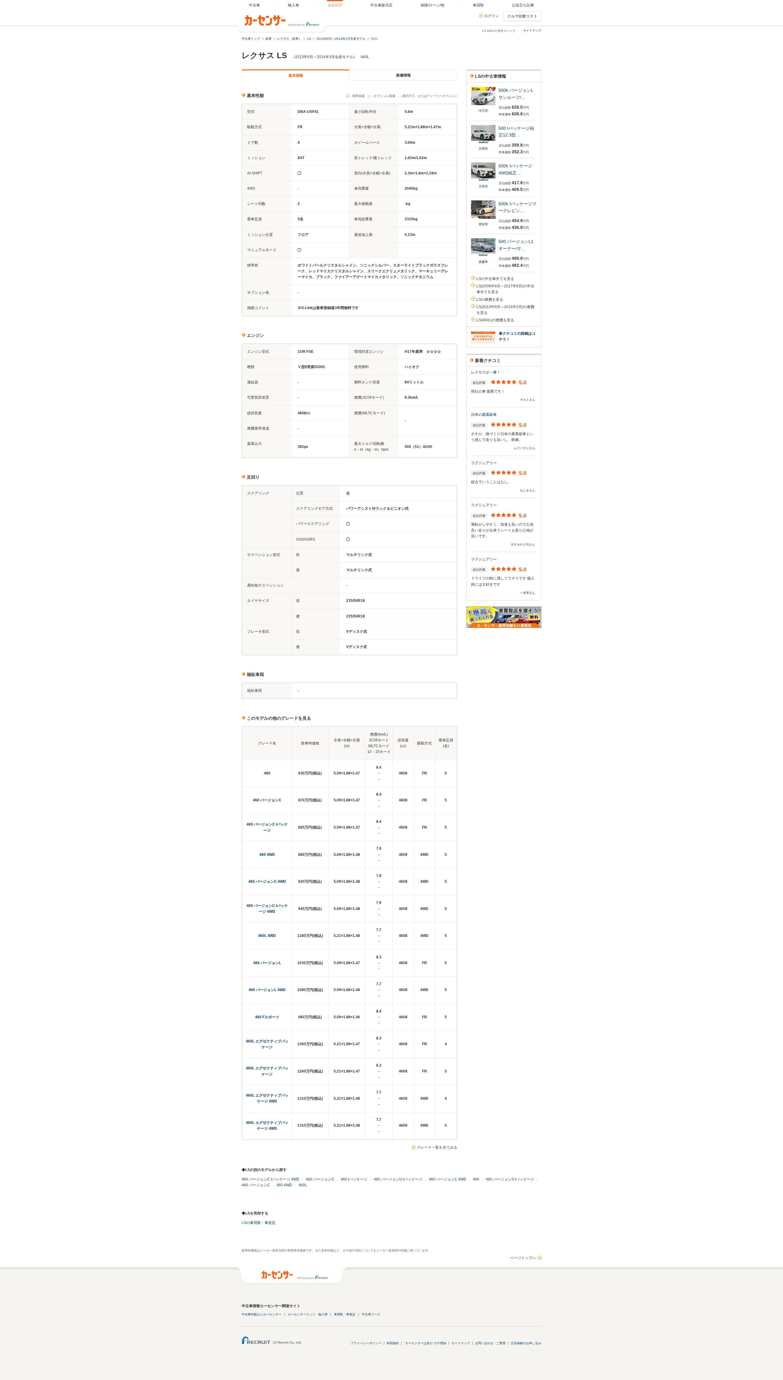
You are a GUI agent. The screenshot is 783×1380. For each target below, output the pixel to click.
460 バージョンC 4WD (267, 881)
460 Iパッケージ (354, 1179)
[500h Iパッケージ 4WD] (483, 181)
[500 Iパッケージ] (483, 143)
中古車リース (371, 1314)
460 (267, 773)
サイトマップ (532, 30)
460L (303, 1185)
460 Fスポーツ (267, 1017)
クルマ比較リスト (522, 16)
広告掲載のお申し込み (526, 1343)
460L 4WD (267, 936)
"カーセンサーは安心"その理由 (425, 1343)
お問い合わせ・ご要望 (490, 1343)
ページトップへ (523, 1258)
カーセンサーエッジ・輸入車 (308, 1314)
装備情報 (403, 75)
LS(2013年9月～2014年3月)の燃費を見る (505, 310)
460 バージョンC (267, 800)
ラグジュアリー (484, 463)
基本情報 (295, 75)
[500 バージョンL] (483, 257)
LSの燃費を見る (490, 299)
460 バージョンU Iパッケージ (398, 1179)
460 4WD (267, 854)
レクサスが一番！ (485, 372)
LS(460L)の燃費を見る (495, 320)
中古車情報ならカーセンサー (261, 1314)
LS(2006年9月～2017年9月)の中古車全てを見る (505, 289)
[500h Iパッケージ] (483, 219)
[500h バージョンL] (483, 105)
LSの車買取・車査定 (259, 1223)
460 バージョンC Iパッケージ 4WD (270, 1179)
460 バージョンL (267, 963)
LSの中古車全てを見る (495, 279)
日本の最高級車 (484, 414)
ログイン (491, 16)
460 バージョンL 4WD (267, 990)
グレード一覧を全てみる (437, 1147)
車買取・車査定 (344, 1314)
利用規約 (393, 1343)
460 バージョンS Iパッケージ (510, 1179)
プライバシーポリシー (366, 1343)
